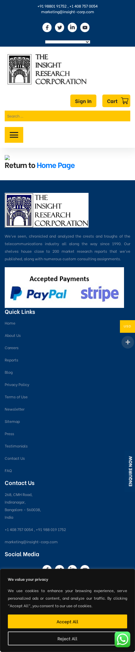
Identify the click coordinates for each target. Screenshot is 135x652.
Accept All (67, 621)
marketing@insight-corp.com (67, 11)
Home (10, 323)
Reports (11, 359)
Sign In (83, 100)
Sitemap (12, 421)
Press (9, 433)
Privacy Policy (17, 384)
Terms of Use (16, 396)
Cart (112, 100)
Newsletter (14, 409)
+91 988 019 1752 (51, 529)
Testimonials (16, 445)
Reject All (67, 638)
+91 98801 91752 (52, 6)
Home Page (56, 164)
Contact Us (15, 458)
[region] (67, 610)
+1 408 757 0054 (83, 6)
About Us (13, 335)
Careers (12, 347)
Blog (9, 372)
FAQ (8, 470)
